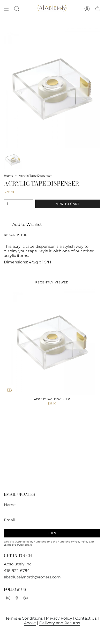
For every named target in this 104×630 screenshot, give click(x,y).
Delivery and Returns (59, 623)
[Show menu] (6, 8)
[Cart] (97, 8)
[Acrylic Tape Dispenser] (52, 342)
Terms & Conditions (24, 618)
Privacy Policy (79, 541)
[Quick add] (9, 389)
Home (8, 175)
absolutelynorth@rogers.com (32, 577)
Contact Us (86, 618)
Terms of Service (14, 544)
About (30, 623)
